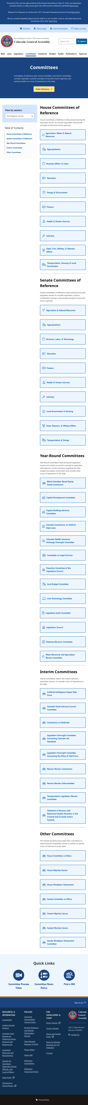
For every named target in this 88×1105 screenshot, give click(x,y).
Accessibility (7, 1020)
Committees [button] (31, 53)
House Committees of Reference (19, 134)
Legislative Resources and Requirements (8, 1053)
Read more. (74, 6)
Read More (75, 12)
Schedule (26, 28)
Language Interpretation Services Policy (30, 1019)
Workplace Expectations (29, 1062)
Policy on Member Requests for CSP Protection (53, 1045)
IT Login (49, 1053)
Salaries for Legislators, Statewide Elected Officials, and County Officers (9, 1066)
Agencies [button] (83, 53)
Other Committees (14, 152)
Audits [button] (61, 53)
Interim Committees (14, 148)
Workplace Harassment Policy (31, 1070)
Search (83, 41)
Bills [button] (3, 53)
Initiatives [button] (42, 53)
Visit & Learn (42, 28)
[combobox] (19, 116)
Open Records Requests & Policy (31, 1042)
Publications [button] (71, 53)
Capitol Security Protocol (8, 1026)
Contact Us (75, 1035)
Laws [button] (9, 53)
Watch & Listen (80, 28)
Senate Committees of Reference (19, 138)
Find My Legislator (60, 28)
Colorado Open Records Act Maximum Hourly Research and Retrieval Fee (9, 1039)
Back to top (79, 1002)
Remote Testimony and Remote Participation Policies (31, 1032)
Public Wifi (28, 1055)
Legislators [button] (18, 53)
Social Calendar (52, 1028)
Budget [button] (52, 53)
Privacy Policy (29, 1050)
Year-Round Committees (16, 143)
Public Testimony (43, 89)
